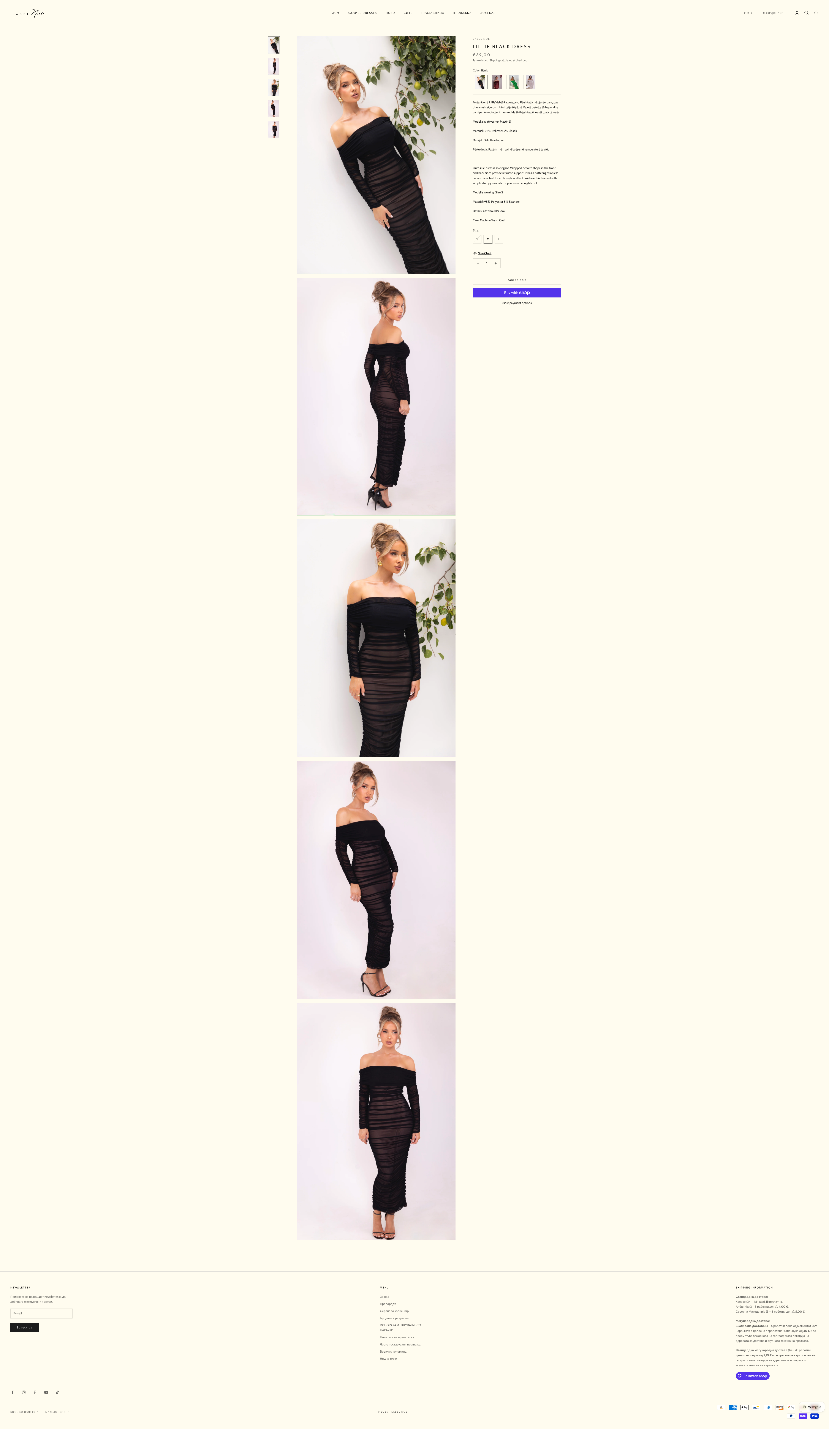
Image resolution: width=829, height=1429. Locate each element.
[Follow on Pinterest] (35, 1392)
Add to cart (517, 279)
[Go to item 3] (274, 87)
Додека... (488, 12)
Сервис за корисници (395, 1311)
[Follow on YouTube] (46, 1392)
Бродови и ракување (394, 1318)
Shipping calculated (500, 60)
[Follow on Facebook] (12, 1392)
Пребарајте (388, 1304)
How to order (388, 1359)
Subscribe (25, 1327)
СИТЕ (408, 12)
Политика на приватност (397, 1337)
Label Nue (481, 38)
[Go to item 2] (274, 66)
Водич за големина (393, 1351)
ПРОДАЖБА (462, 12)
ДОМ (335, 12)
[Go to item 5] (274, 130)
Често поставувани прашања (400, 1344)
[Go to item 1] (274, 45)
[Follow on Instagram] (24, 1392)
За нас (384, 1297)
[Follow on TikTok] (57, 1392)
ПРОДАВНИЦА (433, 12)
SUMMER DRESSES (362, 12)
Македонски (773, 13)
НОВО (390, 12)
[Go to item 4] (274, 108)
